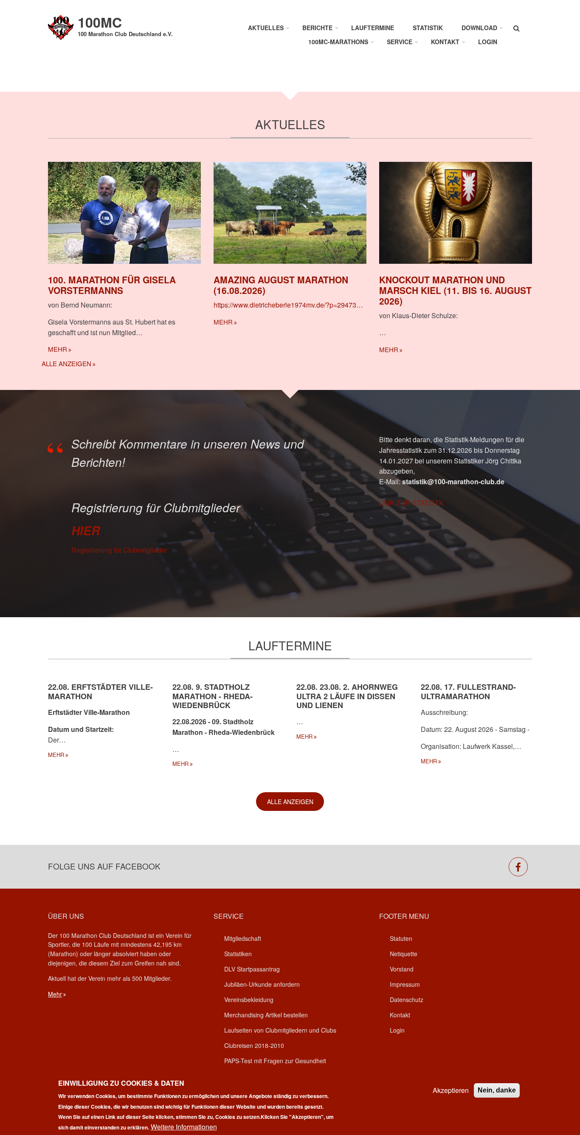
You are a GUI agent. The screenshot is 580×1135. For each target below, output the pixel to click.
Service (399, 41)
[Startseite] (60, 26)
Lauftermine (372, 27)
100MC (100, 22)
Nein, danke (497, 1090)
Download (479, 27)
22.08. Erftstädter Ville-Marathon (100, 691)
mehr (57, 348)
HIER (85, 530)
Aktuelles (266, 27)
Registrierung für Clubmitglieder (119, 550)
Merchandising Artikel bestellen (266, 1015)
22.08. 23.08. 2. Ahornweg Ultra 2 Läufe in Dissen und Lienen (347, 696)
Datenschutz (406, 999)
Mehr (55, 994)
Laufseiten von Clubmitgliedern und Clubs (280, 1030)
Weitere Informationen (184, 1126)
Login (487, 41)
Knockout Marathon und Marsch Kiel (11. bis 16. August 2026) (455, 290)
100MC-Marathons (338, 41)
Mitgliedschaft (242, 938)
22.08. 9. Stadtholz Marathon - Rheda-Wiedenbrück (212, 696)
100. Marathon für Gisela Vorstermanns (112, 284)
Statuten (401, 938)
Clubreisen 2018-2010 (254, 1045)
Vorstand (402, 969)
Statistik (428, 27)
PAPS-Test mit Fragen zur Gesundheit (275, 1060)
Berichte (317, 27)
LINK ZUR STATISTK (411, 503)
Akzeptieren (451, 1090)
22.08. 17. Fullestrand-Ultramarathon (468, 691)
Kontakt (445, 41)
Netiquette (403, 953)
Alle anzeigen (66, 363)
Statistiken (238, 953)
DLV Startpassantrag (252, 969)
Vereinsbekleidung (248, 999)
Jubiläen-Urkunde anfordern (262, 984)
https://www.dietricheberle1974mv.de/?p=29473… (288, 305)
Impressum (405, 984)
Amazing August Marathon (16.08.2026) (281, 284)
